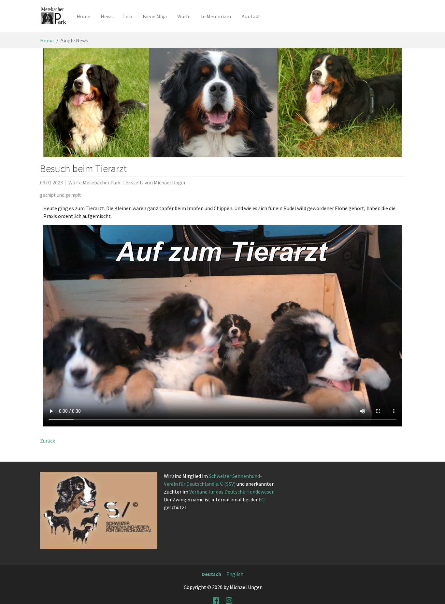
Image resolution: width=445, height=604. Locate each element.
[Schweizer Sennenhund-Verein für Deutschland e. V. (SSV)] (98, 510)
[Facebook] (216, 600)
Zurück (47, 441)
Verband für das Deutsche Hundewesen (232, 491)
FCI (262, 499)
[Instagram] (229, 600)
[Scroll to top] (434, 593)
